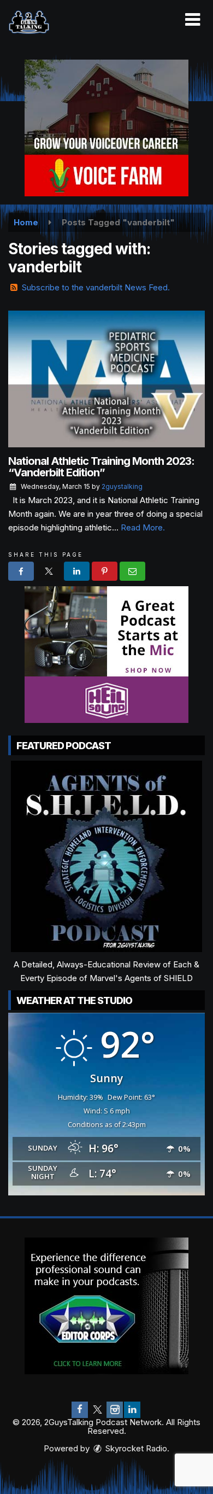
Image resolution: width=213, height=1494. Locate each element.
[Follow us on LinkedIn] (132, 1410)
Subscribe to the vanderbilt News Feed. (96, 287)
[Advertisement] (106, 128)
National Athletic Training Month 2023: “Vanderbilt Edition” (101, 466)
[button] (192, 19)
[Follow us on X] (97, 1410)
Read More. (143, 527)
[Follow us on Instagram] (114, 1410)
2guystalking (122, 486)
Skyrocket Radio (135, 1448)
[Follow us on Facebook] (80, 1410)
